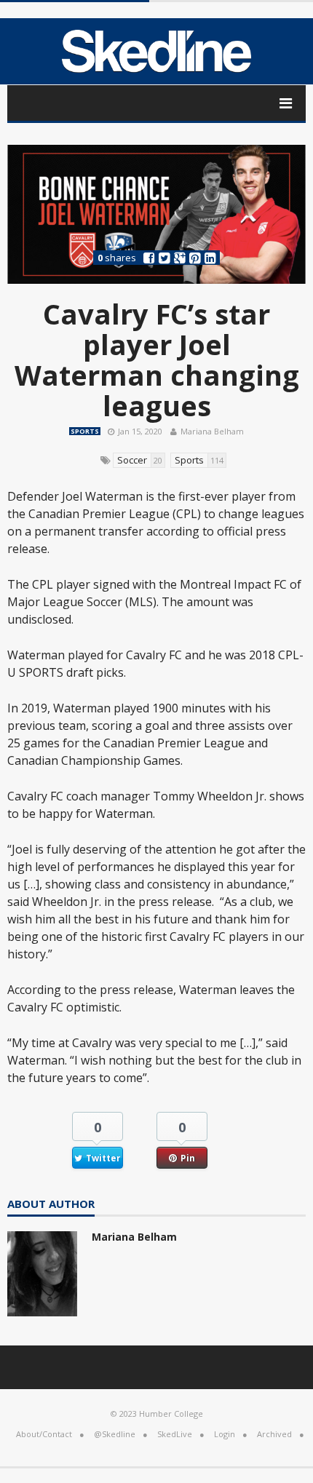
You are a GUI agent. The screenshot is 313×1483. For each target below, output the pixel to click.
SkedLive (174, 1433)
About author (51, 1204)
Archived (274, 1433)
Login (224, 1433)
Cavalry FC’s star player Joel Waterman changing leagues (157, 359)
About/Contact (44, 1433)
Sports (85, 431)
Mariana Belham (212, 431)
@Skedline (114, 1433)
